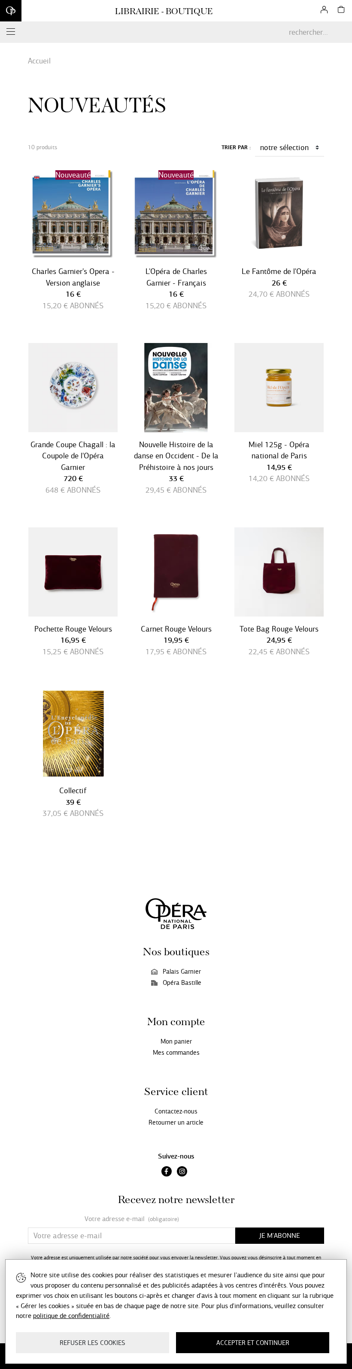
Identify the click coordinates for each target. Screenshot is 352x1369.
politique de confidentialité (71, 1316)
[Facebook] (166, 1172)
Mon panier (176, 1041)
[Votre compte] (324, 10)
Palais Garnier (182, 971)
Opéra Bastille (182, 983)
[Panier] (341, 10)
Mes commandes (176, 1052)
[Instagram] (182, 1172)
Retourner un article (176, 1122)
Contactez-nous (176, 1111)
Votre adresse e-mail (132, 1219)
